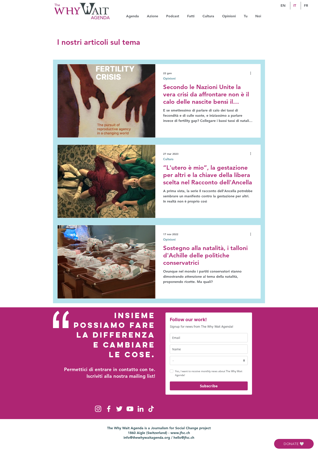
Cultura (168, 159)
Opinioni (169, 78)
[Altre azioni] (252, 73)
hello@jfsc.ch (183, 437)
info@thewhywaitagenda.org (147, 437)
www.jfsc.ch (180, 433)
